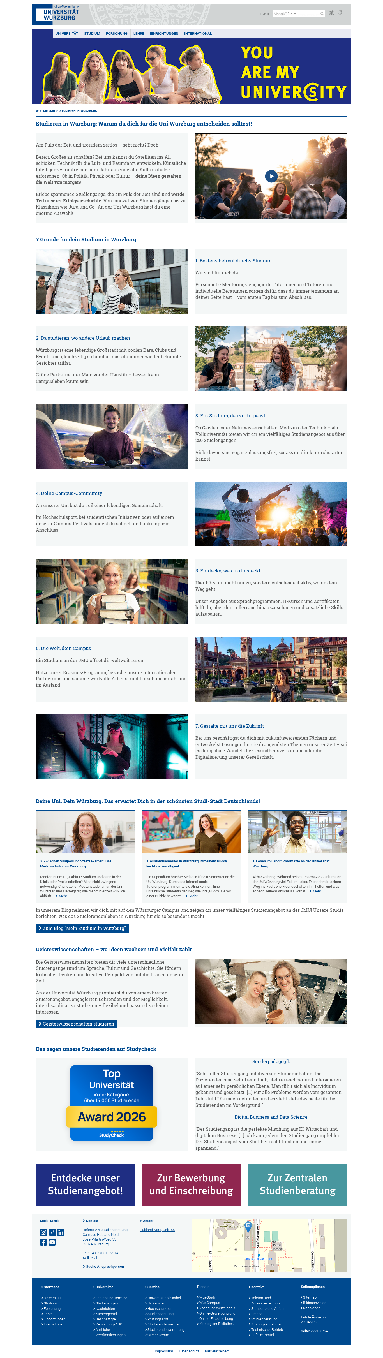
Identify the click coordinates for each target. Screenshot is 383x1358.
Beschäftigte (106, 1319)
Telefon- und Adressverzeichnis (265, 1300)
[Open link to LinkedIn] (61, 1232)
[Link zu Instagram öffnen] (44, 1232)
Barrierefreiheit (217, 1351)
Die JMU (49, 111)
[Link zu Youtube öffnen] (53, 1242)
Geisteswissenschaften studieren (78, 1024)
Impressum (164, 1351)
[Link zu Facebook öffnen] (44, 1242)
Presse (256, 1314)
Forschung (117, 33)
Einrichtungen (164, 33)
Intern (264, 13)
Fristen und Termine (111, 1298)
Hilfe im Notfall (263, 1335)
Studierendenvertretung (165, 1329)
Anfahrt (148, 1221)
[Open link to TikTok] (53, 1232)
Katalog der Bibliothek (216, 1324)
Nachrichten (105, 1308)
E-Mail (92, 1257)
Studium (92, 33)
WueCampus (209, 1303)
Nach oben (311, 1308)
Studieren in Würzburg (78, 111)
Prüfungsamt (157, 1319)
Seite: (305, 1331)
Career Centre (158, 1335)
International (198, 33)
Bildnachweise (314, 1303)
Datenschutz (189, 1351)
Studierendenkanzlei (163, 1324)
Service (153, 1287)
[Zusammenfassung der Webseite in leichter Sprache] (331, 13)
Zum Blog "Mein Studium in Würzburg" (84, 928)
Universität (67, 33)
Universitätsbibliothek (164, 1298)
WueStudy (207, 1297)
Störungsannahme (266, 1324)
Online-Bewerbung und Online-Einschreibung (217, 1316)
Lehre (138, 33)
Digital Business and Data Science (271, 1117)
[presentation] (85, 852)
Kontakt (92, 1221)
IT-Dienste (155, 1303)
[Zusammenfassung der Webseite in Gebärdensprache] (340, 13)
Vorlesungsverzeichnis (217, 1308)
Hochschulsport (160, 1308)
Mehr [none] (63, 896)
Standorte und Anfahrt (268, 1308)
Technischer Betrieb (267, 1329)
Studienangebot (108, 1303)
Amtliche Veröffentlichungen (111, 1332)
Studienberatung (160, 1314)
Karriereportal (106, 1314)
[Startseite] (37, 111)
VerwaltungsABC (109, 1324)
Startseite (51, 1287)
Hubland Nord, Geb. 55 (157, 1230)
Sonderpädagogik (271, 1061)
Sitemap (310, 1297)
